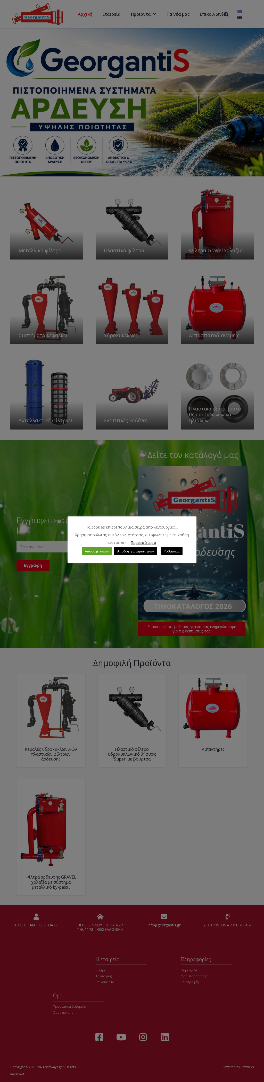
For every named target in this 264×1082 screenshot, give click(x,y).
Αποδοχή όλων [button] (97, 551)
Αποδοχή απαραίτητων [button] (135, 551)
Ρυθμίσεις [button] (171, 551)
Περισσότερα (143, 542)
